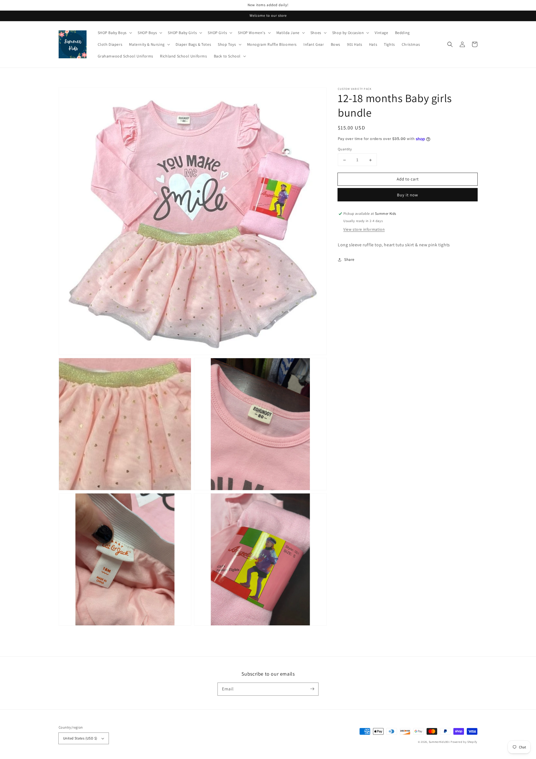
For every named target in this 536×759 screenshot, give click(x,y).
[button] (450, 44)
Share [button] (349, 259)
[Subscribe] (312, 689)
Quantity (345, 149)
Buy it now (407, 195)
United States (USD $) (80, 738)
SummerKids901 (439, 742)
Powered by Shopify (464, 742)
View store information (364, 229)
